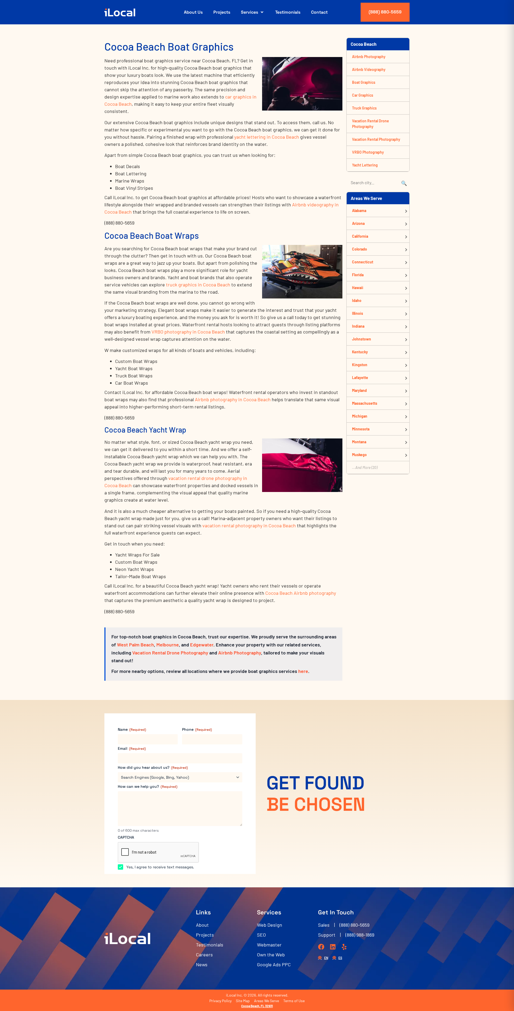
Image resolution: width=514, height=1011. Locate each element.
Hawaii (357, 287)
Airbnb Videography (369, 69)
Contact (319, 12)
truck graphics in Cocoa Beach (198, 284)
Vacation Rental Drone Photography (170, 653)
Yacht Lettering (365, 165)
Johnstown (361, 339)
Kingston (359, 364)
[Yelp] (344, 947)
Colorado (359, 249)
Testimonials (287, 12)
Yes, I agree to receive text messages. (160, 867)
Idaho (356, 300)
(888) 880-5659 (385, 12)
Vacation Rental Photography (376, 139)
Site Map (243, 1000)
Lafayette (360, 377)
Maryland (359, 390)
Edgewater (201, 645)
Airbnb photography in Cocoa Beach (233, 399)
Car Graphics (362, 95)
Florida (358, 274)
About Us (193, 12)
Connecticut (362, 262)
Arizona (358, 223)
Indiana (358, 326)
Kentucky (360, 352)
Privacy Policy (220, 1000)
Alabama (359, 210)
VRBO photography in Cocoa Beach (188, 332)
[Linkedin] (333, 947)
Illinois (357, 313)
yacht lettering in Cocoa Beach (266, 137)
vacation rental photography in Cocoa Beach (249, 525)
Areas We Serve (266, 1000)
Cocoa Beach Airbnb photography (300, 593)
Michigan (359, 416)
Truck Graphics (364, 108)
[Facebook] (321, 947)
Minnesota (360, 429)
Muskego (359, 454)
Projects (221, 12)
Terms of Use (294, 1000)
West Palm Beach (135, 645)
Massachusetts (364, 403)
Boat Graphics (363, 82)
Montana (359, 442)
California (360, 236)
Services (249, 12)
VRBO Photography (368, 152)
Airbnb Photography (239, 653)
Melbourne (167, 645)
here (303, 671)
